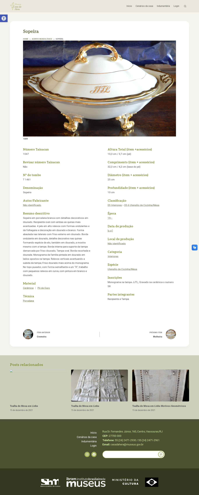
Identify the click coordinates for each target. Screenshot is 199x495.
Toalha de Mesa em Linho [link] (24, 406)
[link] (4, 18)
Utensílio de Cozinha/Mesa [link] (122, 269)
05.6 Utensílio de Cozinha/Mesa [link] (141, 205)
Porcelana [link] (28, 300)
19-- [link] (110, 218)
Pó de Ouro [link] (44, 287)
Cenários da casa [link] (144, 6)
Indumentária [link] (163, 6)
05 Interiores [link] (115, 205)
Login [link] (176, 6)
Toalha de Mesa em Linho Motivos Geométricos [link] (159, 406)
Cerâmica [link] (28, 287)
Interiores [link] (113, 256)
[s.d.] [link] (110, 230)
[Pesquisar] (185, 6)
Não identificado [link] (32, 205)
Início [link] (129, 6)
